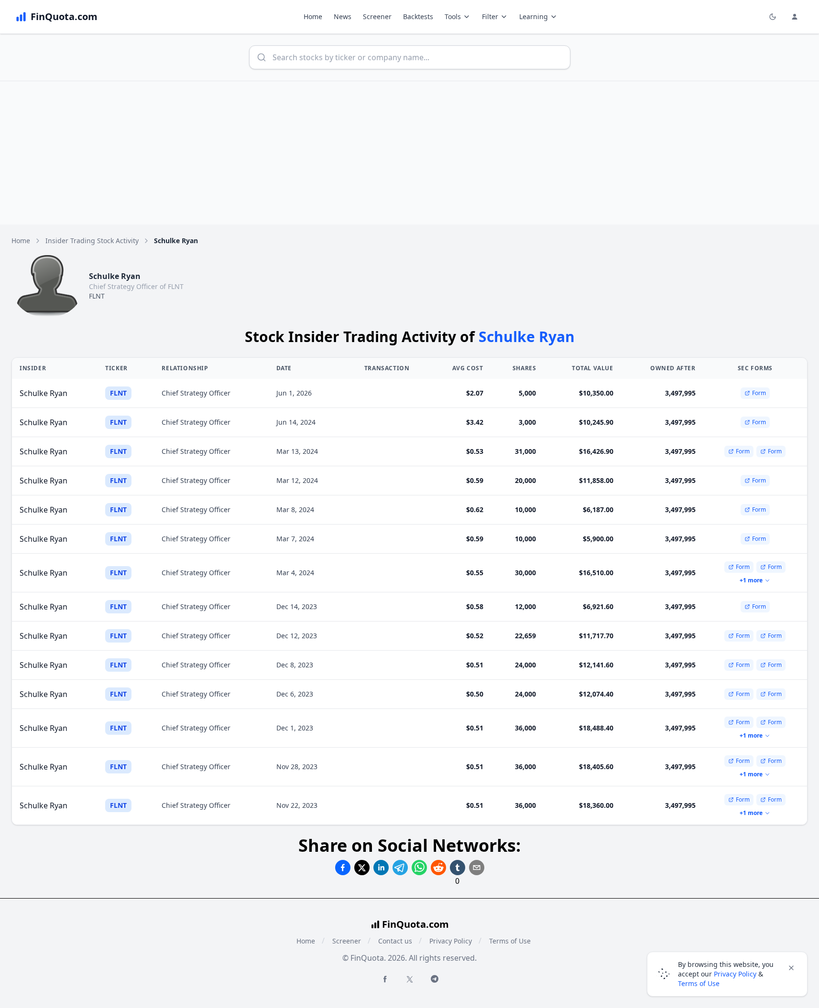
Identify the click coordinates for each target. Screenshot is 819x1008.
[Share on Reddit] (438, 867)
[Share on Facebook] (342, 867)
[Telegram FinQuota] (434, 978)
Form (759, 393)
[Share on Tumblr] (457, 867)
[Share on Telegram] (400, 867)
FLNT (97, 295)
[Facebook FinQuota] (384, 978)
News (342, 16)
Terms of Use (510, 940)
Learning (533, 16)
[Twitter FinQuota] (409, 979)
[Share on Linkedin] (381, 867)
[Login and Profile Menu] (795, 17)
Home (313, 16)
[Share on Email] (476, 867)
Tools (453, 16)
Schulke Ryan (43, 393)
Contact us (395, 940)
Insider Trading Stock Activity (92, 240)
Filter (490, 16)
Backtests (418, 16)
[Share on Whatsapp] (419, 867)
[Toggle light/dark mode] (773, 17)
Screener (377, 16)
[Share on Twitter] (362, 867)
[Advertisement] (410, 153)
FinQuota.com (415, 924)
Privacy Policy (450, 940)
